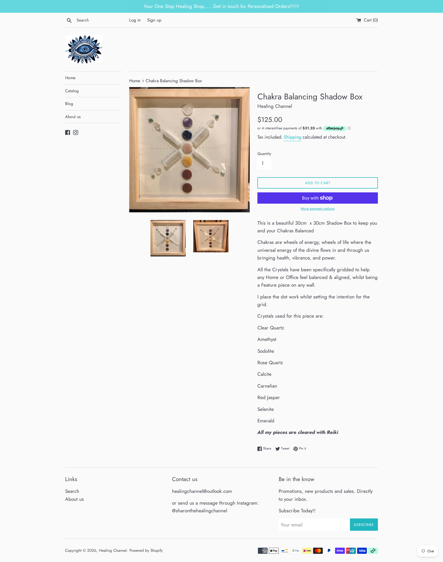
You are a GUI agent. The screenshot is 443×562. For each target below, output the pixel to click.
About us (72, 117)
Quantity (264, 154)
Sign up (154, 20)
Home (70, 78)
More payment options (318, 208)
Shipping (292, 137)
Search (72, 491)
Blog (69, 104)
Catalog (72, 91)
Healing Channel (113, 550)
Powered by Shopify (146, 550)
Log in (135, 20)
